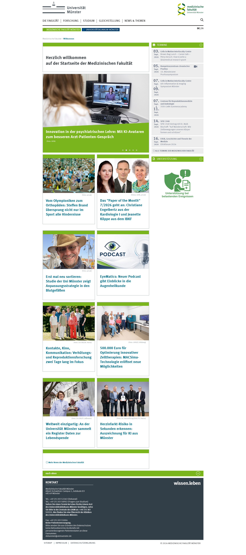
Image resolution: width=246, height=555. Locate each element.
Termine (161, 45)
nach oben (51, 473)
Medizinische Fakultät (52, 39)
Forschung (71, 21)
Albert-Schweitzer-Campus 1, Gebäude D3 (65, 491)
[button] (123, 150)
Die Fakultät (51, 21)
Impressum (61, 543)
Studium (89, 21)
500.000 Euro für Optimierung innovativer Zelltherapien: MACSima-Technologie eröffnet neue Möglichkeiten (120, 357)
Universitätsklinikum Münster (102, 30)
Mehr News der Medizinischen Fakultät (66, 462)
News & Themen (135, 21)
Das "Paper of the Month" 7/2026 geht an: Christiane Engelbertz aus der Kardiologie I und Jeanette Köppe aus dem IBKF (121, 210)
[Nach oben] (163, 546)
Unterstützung (166, 159)
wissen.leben (187, 483)
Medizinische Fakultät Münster (63, 30)
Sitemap (48, 543)
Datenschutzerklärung (83, 543)
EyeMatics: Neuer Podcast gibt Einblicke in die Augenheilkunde (120, 281)
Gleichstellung (109, 21)
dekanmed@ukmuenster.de (58, 536)
